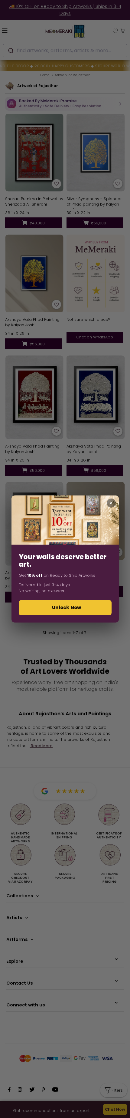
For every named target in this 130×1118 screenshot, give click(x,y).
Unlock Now (66, 607)
